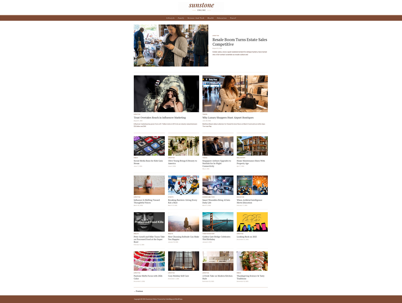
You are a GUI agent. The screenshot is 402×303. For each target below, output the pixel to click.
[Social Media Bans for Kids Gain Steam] (149, 146)
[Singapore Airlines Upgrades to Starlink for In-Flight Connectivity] (217, 146)
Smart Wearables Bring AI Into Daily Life (216, 201)
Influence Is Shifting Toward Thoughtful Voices (147, 201)
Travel (233, 18)
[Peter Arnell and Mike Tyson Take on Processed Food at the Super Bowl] (149, 222)
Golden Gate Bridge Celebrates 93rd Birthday (216, 238)
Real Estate (241, 157)
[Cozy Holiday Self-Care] (183, 261)
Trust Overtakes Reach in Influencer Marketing (160, 117)
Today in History (208, 233)
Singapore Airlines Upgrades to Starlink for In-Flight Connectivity (216, 163)
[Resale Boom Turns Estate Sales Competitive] (171, 46)
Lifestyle (170, 18)
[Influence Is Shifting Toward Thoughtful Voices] (149, 185)
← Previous (138, 291)
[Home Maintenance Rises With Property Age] (252, 146)
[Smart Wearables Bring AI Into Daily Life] (217, 185)
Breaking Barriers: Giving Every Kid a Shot (182, 201)
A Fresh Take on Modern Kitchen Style (217, 277)
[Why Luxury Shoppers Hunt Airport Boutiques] (235, 93)
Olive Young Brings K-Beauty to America (182, 162)
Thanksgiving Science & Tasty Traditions (250, 277)
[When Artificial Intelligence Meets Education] (252, 185)
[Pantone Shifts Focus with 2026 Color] (149, 261)
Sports (171, 197)
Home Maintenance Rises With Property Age (251, 162)
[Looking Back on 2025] (252, 222)
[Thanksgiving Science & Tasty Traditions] (252, 261)
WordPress (178, 299)
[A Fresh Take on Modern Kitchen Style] (217, 261)
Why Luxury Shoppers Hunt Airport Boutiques (228, 117)
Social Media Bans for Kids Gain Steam (148, 162)
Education (222, 18)
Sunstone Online (151, 299)
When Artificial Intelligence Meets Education (249, 201)
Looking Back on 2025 (247, 236)
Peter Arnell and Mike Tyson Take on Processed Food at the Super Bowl (149, 239)
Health (210, 18)
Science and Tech (195, 18)
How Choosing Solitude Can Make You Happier (183, 238)
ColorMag (169, 299)
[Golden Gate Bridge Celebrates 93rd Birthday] (217, 222)
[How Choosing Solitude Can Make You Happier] (183, 222)
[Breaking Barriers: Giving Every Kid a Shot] (183, 185)
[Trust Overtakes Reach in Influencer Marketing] (166, 93)
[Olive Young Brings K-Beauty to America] (183, 146)
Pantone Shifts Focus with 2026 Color (148, 277)
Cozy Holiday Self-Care (178, 276)
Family (181, 18)
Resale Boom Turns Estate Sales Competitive (240, 42)
